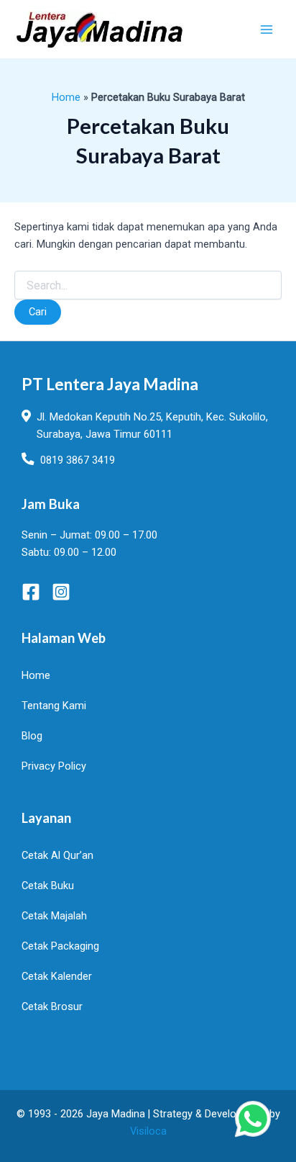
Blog (32, 735)
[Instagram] (61, 591)
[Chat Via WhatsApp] (252, 1118)
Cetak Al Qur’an (57, 855)
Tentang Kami (54, 705)
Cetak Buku (48, 885)
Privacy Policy (54, 766)
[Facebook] (31, 591)
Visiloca (148, 1131)
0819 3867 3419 (77, 460)
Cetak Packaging (60, 946)
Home (66, 97)
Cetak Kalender (57, 976)
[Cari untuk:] (148, 286)
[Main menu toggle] (266, 29)
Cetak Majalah (54, 915)
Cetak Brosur (52, 1006)
